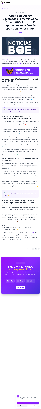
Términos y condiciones (27, 400)
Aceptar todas (28, 403)
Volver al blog (5, 8)
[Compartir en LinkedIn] (36, 249)
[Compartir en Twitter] (33, 249)
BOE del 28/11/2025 (7, 59)
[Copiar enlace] (39, 249)
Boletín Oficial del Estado (32, 84)
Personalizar (33, 405)
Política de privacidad (20, 400)
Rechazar (22, 405)
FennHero (19, 63)
